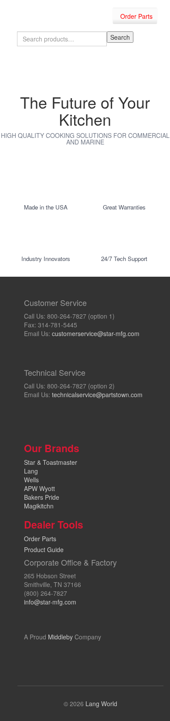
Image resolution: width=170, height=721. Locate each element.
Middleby (60, 636)
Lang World (101, 703)
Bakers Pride (41, 497)
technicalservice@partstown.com (97, 394)
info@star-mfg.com (50, 601)
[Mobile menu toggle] (154, 67)
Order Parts (136, 16)
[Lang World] (29, 13)
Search (120, 37)
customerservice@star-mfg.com (95, 333)
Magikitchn (39, 505)
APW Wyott (39, 488)
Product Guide (44, 549)
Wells (31, 479)
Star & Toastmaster (50, 462)
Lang (31, 471)
